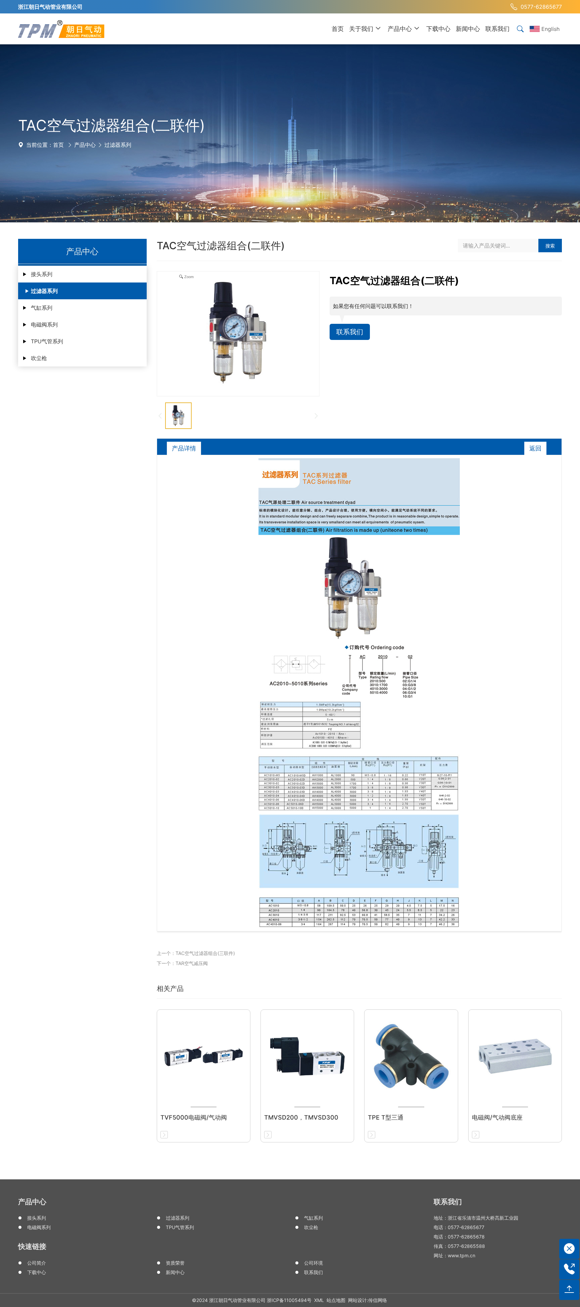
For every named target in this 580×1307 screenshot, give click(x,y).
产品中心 (85, 144)
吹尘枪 (39, 358)
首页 (58, 144)
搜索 (550, 246)
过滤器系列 (117, 144)
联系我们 (349, 332)
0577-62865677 (541, 6)
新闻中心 (175, 1272)
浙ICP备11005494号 (289, 1300)
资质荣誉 (175, 1263)
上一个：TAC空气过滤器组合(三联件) (196, 953)
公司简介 (36, 1263)
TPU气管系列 (47, 341)
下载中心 (36, 1272)
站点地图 (336, 1300)
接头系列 (41, 274)
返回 (535, 448)
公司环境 (313, 1263)
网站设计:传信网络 (367, 1300)
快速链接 (32, 1246)
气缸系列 (41, 307)
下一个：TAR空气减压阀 (182, 963)
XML (319, 1300)
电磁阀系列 (44, 324)
